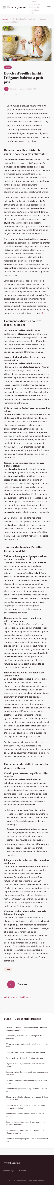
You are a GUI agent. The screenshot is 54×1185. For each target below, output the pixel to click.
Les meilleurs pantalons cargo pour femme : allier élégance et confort (25, 1131)
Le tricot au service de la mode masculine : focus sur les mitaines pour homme (26, 1028)
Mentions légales (9, 1170)
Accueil (5, 19)
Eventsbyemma (14, 7)
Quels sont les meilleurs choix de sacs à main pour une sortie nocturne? (25, 1123)
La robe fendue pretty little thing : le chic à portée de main (26, 1089)
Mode (12, 19)
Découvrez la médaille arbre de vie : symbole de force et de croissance (27, 1098)
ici (43, 313)
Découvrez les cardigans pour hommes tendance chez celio (27, 1139)
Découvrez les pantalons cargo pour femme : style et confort (26, 1081)
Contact (22, 1170)
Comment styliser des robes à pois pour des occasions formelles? (27, 1073)
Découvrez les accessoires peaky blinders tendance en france (27, 1045)
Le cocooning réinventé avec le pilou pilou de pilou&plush (24, 1037)
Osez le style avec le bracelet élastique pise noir (24, 1058)
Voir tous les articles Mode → (17, 997)
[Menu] (48, 7)
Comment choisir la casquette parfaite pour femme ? (26, 1052)
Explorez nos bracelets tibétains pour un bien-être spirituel (25, 1114)
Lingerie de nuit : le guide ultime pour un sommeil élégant (25, 1065)
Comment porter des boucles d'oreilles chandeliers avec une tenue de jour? (25, 1106)
